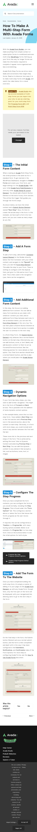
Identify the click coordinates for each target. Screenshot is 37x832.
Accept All (24, 822)
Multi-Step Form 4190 (16, 106)
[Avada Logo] (10, 3)
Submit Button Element (21, 207)
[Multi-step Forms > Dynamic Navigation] (18, 459)
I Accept (18, 140)
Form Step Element (23, 265)
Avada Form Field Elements (21, 188)
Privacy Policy (24, 766)
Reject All (19, 828)
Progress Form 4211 (18, 104)
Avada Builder (24, 185)
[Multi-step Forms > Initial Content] (18, 225)
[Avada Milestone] (10, 739)
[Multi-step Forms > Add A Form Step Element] (18, 282)
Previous (7, 716)
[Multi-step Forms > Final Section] (18, 365)
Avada (28, 79)
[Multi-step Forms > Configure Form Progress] (18, 540)
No (29, 706)
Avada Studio (23, 91)
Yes (18, 706)
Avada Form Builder (17, 49)
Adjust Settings (11, 822)
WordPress (15, 57)
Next (31, 716)
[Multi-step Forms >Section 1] (18, 604)
